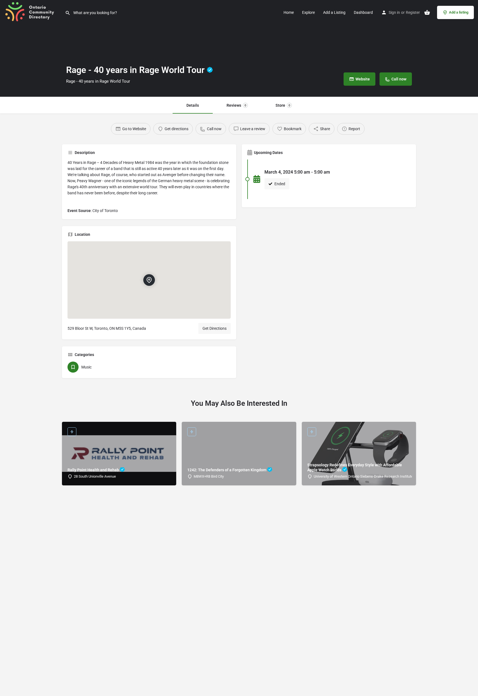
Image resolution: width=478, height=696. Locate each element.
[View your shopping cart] (427, 12)
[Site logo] (32, 12)
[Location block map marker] (149, 280)
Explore (308, 12)
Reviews (236, 105)
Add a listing (458, 12)
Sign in (394, 12)
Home (289, 12)
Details (192, 105)
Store (283, 105)
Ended (279, 184)
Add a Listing (334, 12)
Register (413, 12)
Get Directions (214, 328)
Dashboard (363, 12)
